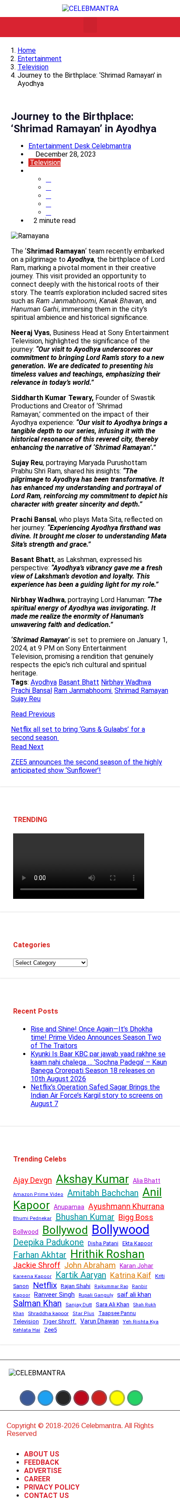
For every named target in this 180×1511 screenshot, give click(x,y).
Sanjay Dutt (79, 1305)
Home (26, 50)
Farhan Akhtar (39, 1255)
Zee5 (50, 1329)
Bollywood (120, 1229)
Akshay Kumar (92, 1179)
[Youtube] (99, 1398)
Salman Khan (37, 1304)
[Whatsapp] (135, 1398)
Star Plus (83, 1313)
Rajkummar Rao (111, 1286)
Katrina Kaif (130, 1275)
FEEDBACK (41, 1462)
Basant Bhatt (79, 682)
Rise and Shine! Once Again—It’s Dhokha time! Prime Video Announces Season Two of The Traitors (96, 1037)
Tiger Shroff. (59, 1321)
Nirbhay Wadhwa (126, 682)
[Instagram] (63, 1398)
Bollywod (65, 1230)
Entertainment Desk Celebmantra (79, 146)
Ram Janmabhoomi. (83, 690)
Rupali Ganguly (96, 1295)
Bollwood (25, 1231)
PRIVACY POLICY (52, 1487)
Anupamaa (69, 1206)
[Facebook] (27, 1398)
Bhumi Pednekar (32, 1218)
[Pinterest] (81, 1398)
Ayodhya (44, 682)
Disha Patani (103, 1243)
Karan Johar (136, 1265)
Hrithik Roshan (107, 1254)
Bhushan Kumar (84, 1217)
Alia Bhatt (146, 1180)
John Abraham (90, 1265)
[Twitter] (45, 1398)
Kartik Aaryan (80, 1275)
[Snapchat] (117, 1398)
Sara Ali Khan (112, 1304)
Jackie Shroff (36, 1265)
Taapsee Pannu (117, 1313)
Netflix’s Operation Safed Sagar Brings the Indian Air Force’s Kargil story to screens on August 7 (97, 1095)
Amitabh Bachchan (102, 1193)
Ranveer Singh (54, 1295)
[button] (90, 25)
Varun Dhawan (99, 1321)
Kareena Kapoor (32, 1276)
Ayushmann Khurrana (126, 1206)
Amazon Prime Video (38, 1194)
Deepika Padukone (48, 1242)
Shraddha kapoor (48, 1313)
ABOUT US (41, 1454)
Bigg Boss (135, 1217)
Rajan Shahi (75, 1286)
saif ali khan (134, 1295)
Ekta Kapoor (137, 1243)
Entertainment (39, 59)
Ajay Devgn (32, 1180)
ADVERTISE (43, 1470)
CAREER (37, 1479)
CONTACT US (46, 1495)
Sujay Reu (26, 699)
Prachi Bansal (31, 690)
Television (32, 67)
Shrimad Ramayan (141, 690)
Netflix (45, 1285)
